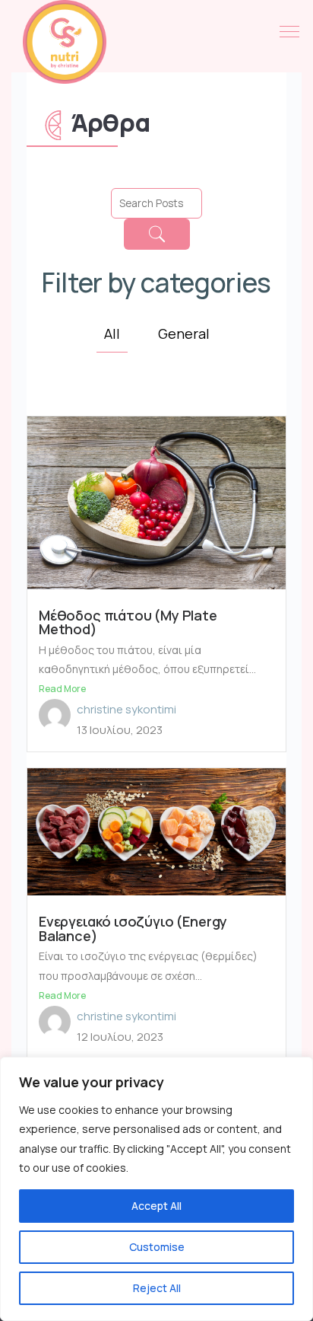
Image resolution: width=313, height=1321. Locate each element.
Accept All (156, 1205)
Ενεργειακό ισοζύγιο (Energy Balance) (133, 928)
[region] (156, 1189)
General (184, 333)
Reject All (157, 1288)
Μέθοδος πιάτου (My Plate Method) (128, 622)
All (112, 333)
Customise (157, 1247)
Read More (62, 688)
